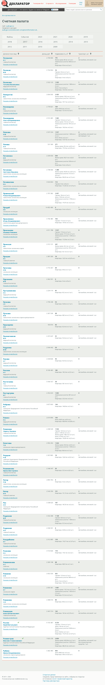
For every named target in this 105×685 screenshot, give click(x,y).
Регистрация (99, 2)
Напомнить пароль (96, 4)
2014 (71, 42)
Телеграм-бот (38, 3)
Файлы (10, 37)
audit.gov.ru (10, 26)
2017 (25, 42)
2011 (25, 47)
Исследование (61, 3)
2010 (40, 47)
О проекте (50, 3)
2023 (40, 37)
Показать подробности (10, 64)
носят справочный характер (62, 679)
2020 (70, 37)
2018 (10, 42)
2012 (10, 47)
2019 (86, 37)
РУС (80, 4)
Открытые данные (49, 675)
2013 (86, 42)
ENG (80, 2)
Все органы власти (8, 15)
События (25, 37)
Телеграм (72, 3)
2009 (55, 47)
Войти (93, 2)
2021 (55, 37)
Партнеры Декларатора (51, 681)
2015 (55, 42)
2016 (40, 42)
